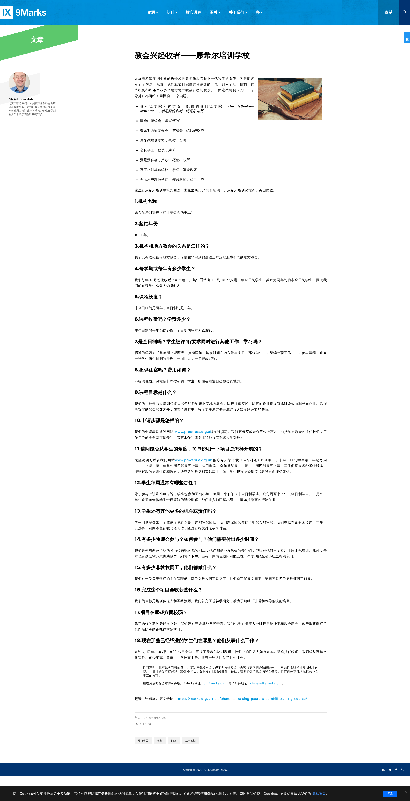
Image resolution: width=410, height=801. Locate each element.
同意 (390, 793)
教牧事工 (143, 740)
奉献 (388, 12)
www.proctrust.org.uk (193, 432)
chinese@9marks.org (266, 683)
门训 (173, 740)
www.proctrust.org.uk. (194, 460)
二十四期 (190, 740)
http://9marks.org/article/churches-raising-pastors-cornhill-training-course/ (242, 699)
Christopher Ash (155, 718)
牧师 (159, 740)
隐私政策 (319, 793)
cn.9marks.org (215, 683)
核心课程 (193, 12)
